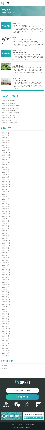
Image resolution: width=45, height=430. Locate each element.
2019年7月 (5, 341)
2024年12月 (6, 182)
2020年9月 (5, 306)
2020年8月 (5, 309)
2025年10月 (6, 157)
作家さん (8, 101)
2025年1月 (5, 179)
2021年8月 (5, 280)
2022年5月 (5, 257)
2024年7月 (5, 194)
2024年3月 (5, 204)
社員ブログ (5, 368)
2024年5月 (5, 199)
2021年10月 (6, 275)
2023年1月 (5, 238)
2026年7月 (5, 135)
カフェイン (9, 120)
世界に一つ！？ (11, 108)
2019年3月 (5, 350)
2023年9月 (5, 218)
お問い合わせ (30, 424)
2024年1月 (5, 209)
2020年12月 (6, 299)
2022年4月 (5, 260)
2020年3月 (5, 321)
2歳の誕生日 (10, 123)
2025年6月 (5, 167)
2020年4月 (5, 319)
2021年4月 (5, 289)
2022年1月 (5, 267)
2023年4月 (5, 231)
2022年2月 (5, 265)
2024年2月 (5, 206)
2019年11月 (6, 331)
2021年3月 (5, 292)
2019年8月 (5, 338)
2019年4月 (5, 348)
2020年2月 (5, 324)
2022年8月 (5, 250)
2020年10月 (6, 304)
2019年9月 (5, 336)
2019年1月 (5, 355)
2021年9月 (5, 277)
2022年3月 (5, 262)
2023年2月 (5, 236)
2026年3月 (5, 145)
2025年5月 (5, 169)
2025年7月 (5, 165)
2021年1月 (5, 297)
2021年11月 (6, 272)
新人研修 (8, 115)
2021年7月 (5, 282)
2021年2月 (5, 294)
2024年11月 (6, 184)
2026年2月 (5, 147)
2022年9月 (5, 248)
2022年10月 (6, 245)
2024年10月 (6, 187)
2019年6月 (5, 343)
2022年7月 (5, 253)
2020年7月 (5, 311)
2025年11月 (6, 155)
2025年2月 (5, 177)
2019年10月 (6, 333)
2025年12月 (6, 152)
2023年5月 (5, 228)
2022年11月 (6, 243)
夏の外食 (8, 110)
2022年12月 (6, 240)
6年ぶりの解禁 (10, 113)
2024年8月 (5, 191)
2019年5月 (5, 346)
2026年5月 (5, 140)
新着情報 (5, 366)
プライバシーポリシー (17, 424)
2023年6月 (5, 226)
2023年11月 (6, 214)
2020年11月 (6, 302)
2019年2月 (5, 353)
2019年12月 (6, 328)
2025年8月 (5, 162)
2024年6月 (5, 196)
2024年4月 (5, 201)
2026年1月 (5, 150)
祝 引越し (9, 118)
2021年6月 (5, 284)
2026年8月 (5, 133)
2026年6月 (5, 138)
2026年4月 (5, 143)
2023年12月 (6, 211)
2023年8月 (5, 221)
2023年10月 (6, 216)
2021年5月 (5, 287)
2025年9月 (5, 160)
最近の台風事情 (11, 105)
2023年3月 (5, 233)
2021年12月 (6, 270)
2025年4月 (5, 172)
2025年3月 (5, 174)
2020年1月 (5, 326)
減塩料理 (8, 103)
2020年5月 (5, 316)
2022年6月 (5, 255)
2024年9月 (5, 189)
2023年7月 (5, 223)
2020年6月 (5, 314)
